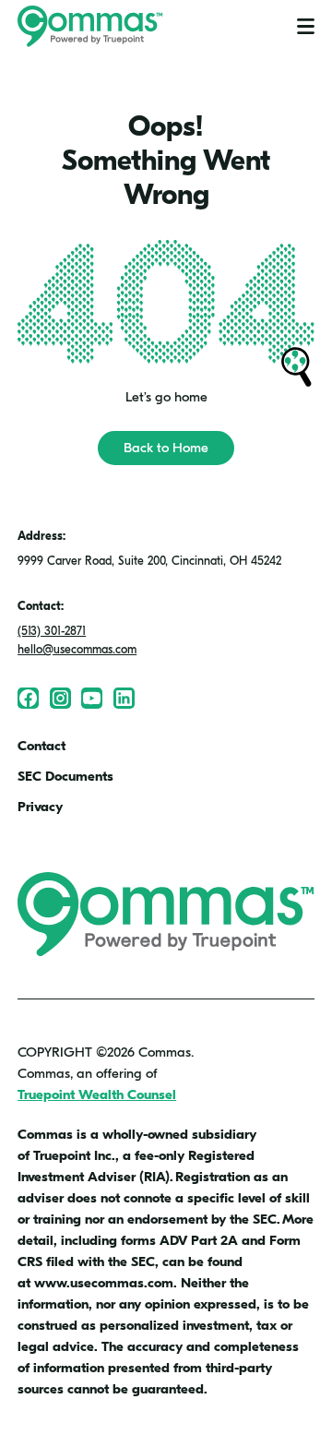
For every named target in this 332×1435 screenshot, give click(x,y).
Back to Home (166, 447)
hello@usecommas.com (77, 649)
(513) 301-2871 (52, 631)
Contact (41, 745)
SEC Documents (65, 776)
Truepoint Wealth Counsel (97, 1094)
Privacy (40, 806)
